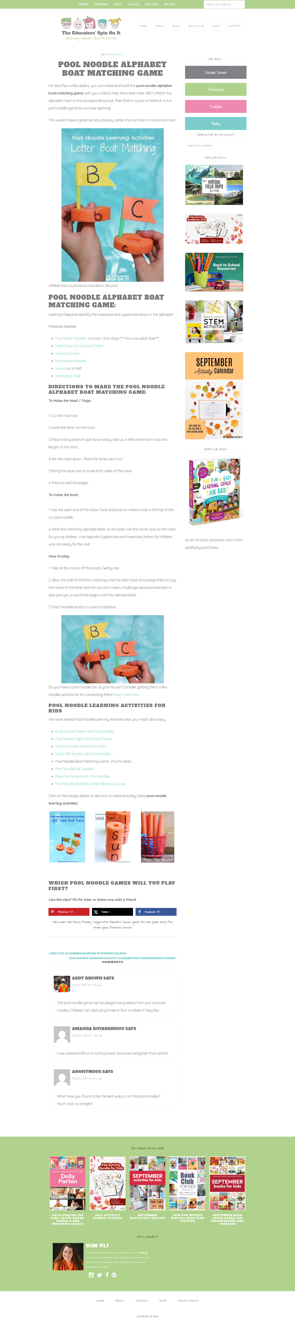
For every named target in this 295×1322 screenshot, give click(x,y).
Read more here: (126, 694)
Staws (60, 368)
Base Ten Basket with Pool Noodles (82, 776)
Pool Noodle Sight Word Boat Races (84, 738)
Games (126, 921)
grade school (159, 921)
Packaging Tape (68, 375)
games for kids (141, 921)
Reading (86, 921)
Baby (216, 123)
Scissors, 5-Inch (67, 353)
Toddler (215, 106)
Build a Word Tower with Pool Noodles (85, 731)
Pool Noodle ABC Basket (74, 768)
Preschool (115, 927)
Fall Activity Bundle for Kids (107, 1217)
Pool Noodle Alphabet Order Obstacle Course (91, 783)
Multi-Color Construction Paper (79, 345)
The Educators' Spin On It (91, 28)
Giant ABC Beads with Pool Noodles (83, 753)
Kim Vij (144, 1252)
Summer (127, 927)
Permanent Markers (71, 360)
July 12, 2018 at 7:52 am (86, 985)
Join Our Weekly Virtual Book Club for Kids (187, 1218)
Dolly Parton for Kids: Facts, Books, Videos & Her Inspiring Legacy (68, 1220)
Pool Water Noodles (71, 338)
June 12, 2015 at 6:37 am (87, 1078)
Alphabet (115, 921)
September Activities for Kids (147, 1217)
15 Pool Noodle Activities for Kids (81, 746)
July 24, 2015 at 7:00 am (87, 1035)
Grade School (215, 72)
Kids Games (74, 921)
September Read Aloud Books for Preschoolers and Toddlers (227, 1220)
